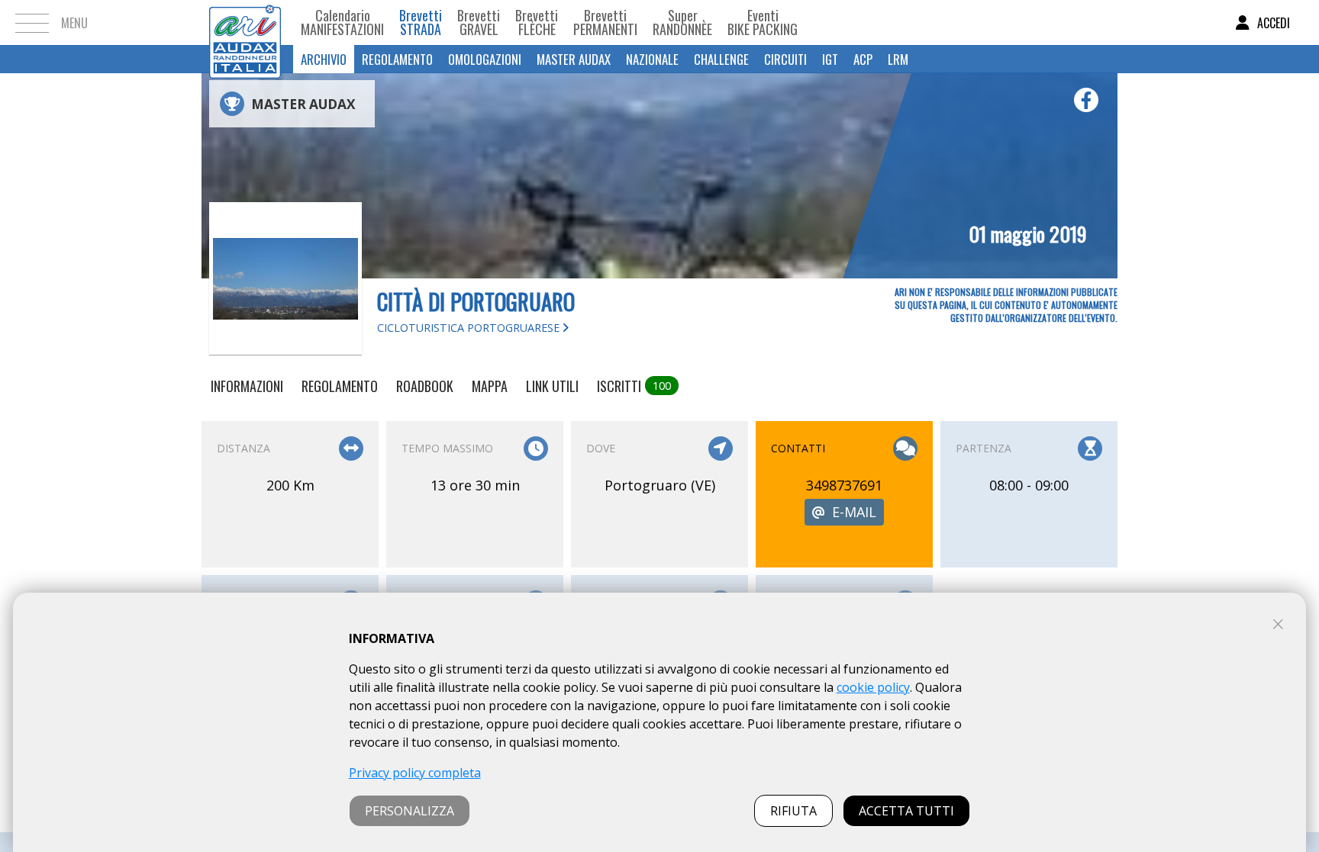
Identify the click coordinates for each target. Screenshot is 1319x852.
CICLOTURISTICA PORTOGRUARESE (470, 327)
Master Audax (574, 59)
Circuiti (785, 59)
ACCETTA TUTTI (906, 810)
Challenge (721, 59)
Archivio (324, 59)
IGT (830, 59)
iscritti (634, 386)
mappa (490, 386)
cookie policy (873, 687)
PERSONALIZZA (409, 810)
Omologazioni (484, 59)
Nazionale (652, 59)
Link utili (552, 386)
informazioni (247, 386)
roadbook (424, 386)
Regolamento (397, 59)
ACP (862, 59)
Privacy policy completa (415, 772)
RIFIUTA (793, 810)
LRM (898, 59)
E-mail (854, 512)
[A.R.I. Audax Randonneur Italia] (245, 22)
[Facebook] (1086, 100)
